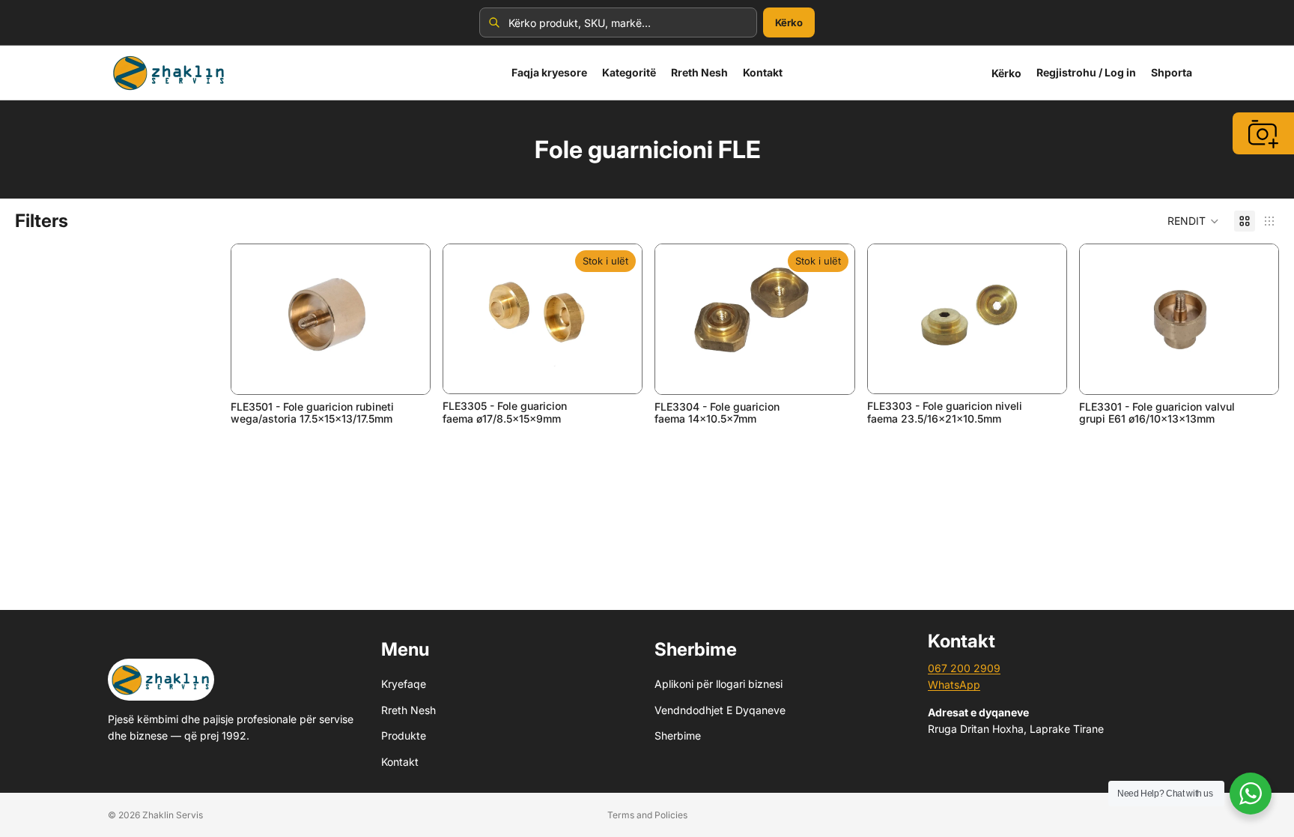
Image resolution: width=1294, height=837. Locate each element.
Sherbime (677, 735)
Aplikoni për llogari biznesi (718, 683)
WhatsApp (954, 684)
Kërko (789, 22)
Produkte (403, 735)
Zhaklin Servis (172, 815)
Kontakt (400, 761)
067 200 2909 (964, 668)
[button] (1193, 221)
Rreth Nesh (408, 710)
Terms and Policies (647, 815)
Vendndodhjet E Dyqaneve (720, 710)
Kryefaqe (403, 683)
